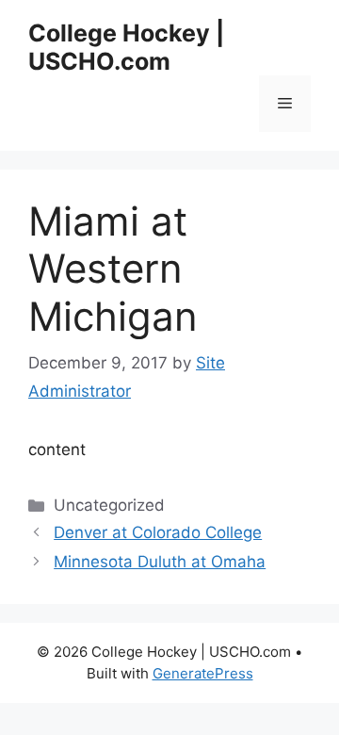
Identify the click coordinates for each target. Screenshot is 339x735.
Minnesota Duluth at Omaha (160, 561)
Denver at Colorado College (158, 532)
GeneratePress (203, 673)
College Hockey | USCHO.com (126, 47)
